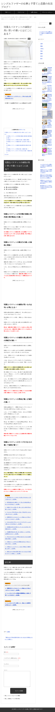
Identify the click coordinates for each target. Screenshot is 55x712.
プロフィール (21, 12)
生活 (29, 38)
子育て (42, 48)
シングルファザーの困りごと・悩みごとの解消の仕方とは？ (45, 33)
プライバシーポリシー (47, 12)
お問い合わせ (34, 12)
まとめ (6, 154)
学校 (41, 51)
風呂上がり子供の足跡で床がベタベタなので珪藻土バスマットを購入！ (46, 176)
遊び (41, 58)
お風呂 (8, 631)
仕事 (41, 43)
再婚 (41, 46)
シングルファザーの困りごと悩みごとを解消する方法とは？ (46, 166)
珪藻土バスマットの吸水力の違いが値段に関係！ (18, 139)
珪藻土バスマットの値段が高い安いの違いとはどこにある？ (46, 171)
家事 (41, 53)
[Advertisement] (18, 118)
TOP (16, 17)
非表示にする (22, 129)
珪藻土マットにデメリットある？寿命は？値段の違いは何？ (46, 182)
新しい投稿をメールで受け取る (12, 698)
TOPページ (7, 12)
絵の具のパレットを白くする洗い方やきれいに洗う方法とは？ (46, 187)
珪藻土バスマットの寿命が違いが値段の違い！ (17, 148)
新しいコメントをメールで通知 (12, 695)
